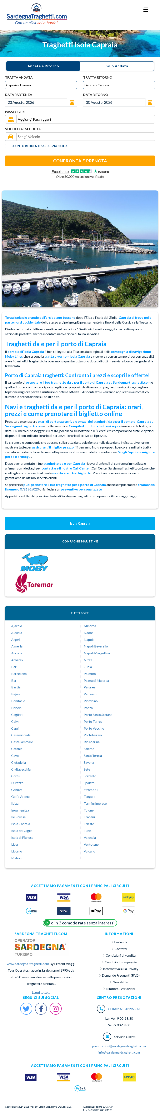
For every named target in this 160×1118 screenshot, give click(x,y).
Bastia (15, 687)
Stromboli (91, 790)
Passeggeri (15, 112)
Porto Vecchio (94, 728)
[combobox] (41, 85)
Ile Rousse (18, 817)
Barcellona (19, 674)
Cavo (15, 755)
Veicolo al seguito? (23, 129)
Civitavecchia (21, 769)
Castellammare (22, 742)
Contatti (121, 949)
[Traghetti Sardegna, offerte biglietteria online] (36, 7)
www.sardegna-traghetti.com (28, 964)
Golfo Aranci (20, 796)
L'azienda (120, 942)
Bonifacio (18, 701)
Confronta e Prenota (80, 160)
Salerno (89, 749)
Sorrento (90, 776)
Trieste (89, 824)
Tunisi (88, 831)
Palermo (90, 674)
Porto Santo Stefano (98, 715)
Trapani (89, 817)
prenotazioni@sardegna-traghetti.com (119, 1046)
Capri (15, 728)
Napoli (89, 639)
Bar (13, 667)
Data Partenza (18, 94)
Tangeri (89, 796)
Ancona (16, 653)
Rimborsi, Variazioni (120, 989)
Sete (87, 769)
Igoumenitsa (20, 810)
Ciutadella (18, 762)
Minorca (90, 626)
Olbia (88, 667)
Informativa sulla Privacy (120, 969)
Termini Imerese (95, 803)
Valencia (90, 837)
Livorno (16, 851)
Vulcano (89, 851)
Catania (16, 749)
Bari (14, 680)
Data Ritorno (95, 94)
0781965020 (29, 489)
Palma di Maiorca (96, 680)
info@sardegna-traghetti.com (119, 1052)
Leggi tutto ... (41, 992)
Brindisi (16, 708)
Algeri (15, 639)
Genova (16, 790)
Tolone (89, 810)
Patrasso (90, 694)
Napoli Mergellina (97, 653)
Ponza (88, 708)
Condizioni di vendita (121, 955)
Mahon (16, 858)
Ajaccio (16, 626)
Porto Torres (93, 721)
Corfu (15, 776)
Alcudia (16, 633)
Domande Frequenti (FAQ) (121, 975)
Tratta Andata (18, 77)
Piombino (91, 701)
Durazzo (17, 783)
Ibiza (15, 803)
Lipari (15, 844)
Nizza (88, 660)
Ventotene (91, 844)
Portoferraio (93, 735)
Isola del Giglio (21, 831)
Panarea (89, 687)
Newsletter (120, 982)
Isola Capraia (20, 824)
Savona (89, 762)
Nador (88, 633)
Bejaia (15, 694)
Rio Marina (92, 742)
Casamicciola (20, 735)
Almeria (16, 646)
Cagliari (16, 715)
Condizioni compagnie (121, 962)
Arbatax (17, 660)
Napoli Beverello (96, 646)
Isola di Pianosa (22, 837)
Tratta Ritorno (97, 77)
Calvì (15, 721)
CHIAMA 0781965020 (124, 1009)
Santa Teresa (93, 755)
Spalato (89, 783)
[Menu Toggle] (146, 10)
